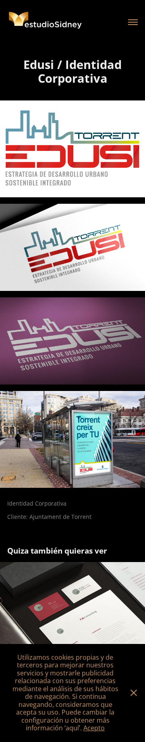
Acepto (94, 727)
